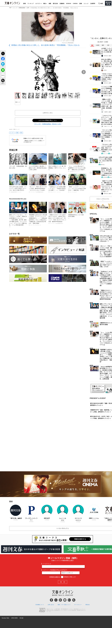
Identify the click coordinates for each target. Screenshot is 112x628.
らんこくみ (105, 153)
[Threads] (60, 600)
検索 (101, 3)
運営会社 (87, 604)
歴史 (21, 132)
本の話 (21, 618)
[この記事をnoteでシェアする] (2, 75)
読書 (80, 3)
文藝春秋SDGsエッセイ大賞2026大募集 (76, 216)
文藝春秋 (61, 3)
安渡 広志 (102, 164)
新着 (24, 3)
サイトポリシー (78, 604)
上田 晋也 (105, 177)
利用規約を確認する (54, 577)
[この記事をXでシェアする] (3, 53)
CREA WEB (14, 618)
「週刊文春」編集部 (107, 55)
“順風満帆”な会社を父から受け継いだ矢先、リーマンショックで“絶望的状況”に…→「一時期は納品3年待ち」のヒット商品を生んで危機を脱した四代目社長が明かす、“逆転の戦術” (38, 220)
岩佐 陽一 (105, 70)
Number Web (5, 618)
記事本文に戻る (48, 113)
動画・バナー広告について (64, 604)
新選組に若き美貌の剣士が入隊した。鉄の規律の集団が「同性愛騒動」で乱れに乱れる (45, 45)
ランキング (30, 3)
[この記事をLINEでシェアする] (3, 70)
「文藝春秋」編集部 (107, 111)
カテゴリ (37, 3)
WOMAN (68, 3)
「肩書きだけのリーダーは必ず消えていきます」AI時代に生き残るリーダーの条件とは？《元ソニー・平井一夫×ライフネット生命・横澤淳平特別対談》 (57, 219)
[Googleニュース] (64, 600)
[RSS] (73, 600)
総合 (106, 42)
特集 (44, 3)
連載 (50, 3)
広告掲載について (39, 604)
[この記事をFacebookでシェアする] (3, 59)
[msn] (69, 600)
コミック (86, 3)
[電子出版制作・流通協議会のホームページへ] (42, 610)
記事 (28, 7)
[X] (55, 600)
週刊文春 (55, 3)
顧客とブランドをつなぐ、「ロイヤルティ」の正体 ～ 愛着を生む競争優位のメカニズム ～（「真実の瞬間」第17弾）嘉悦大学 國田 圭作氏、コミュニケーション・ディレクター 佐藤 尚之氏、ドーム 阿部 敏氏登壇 (18, 220)
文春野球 (92, 3)
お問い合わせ (51, 604)
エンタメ (12, 132)
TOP (10, 7)
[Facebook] (51, 600)
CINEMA (75, 3)
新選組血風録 (22, 7)
